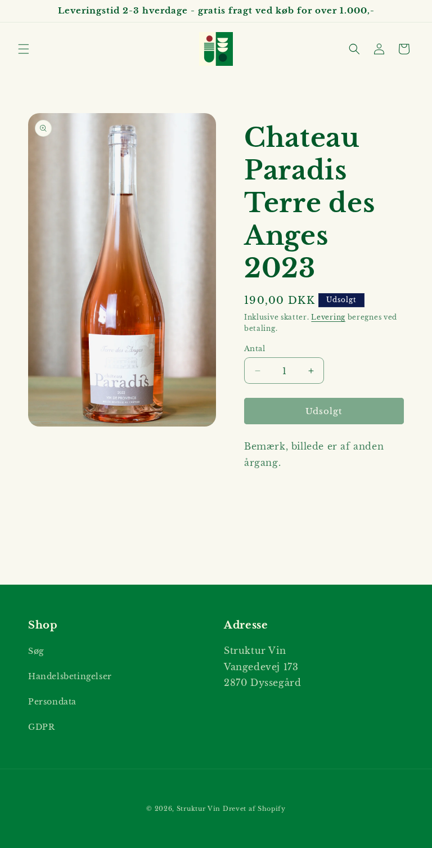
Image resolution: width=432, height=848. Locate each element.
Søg (36, 651)
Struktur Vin (198, 809)
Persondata (52, 702)
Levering (328, 317)
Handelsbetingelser (70, 676)
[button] (23, 49)
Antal (254, 348)
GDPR (41, 727)
